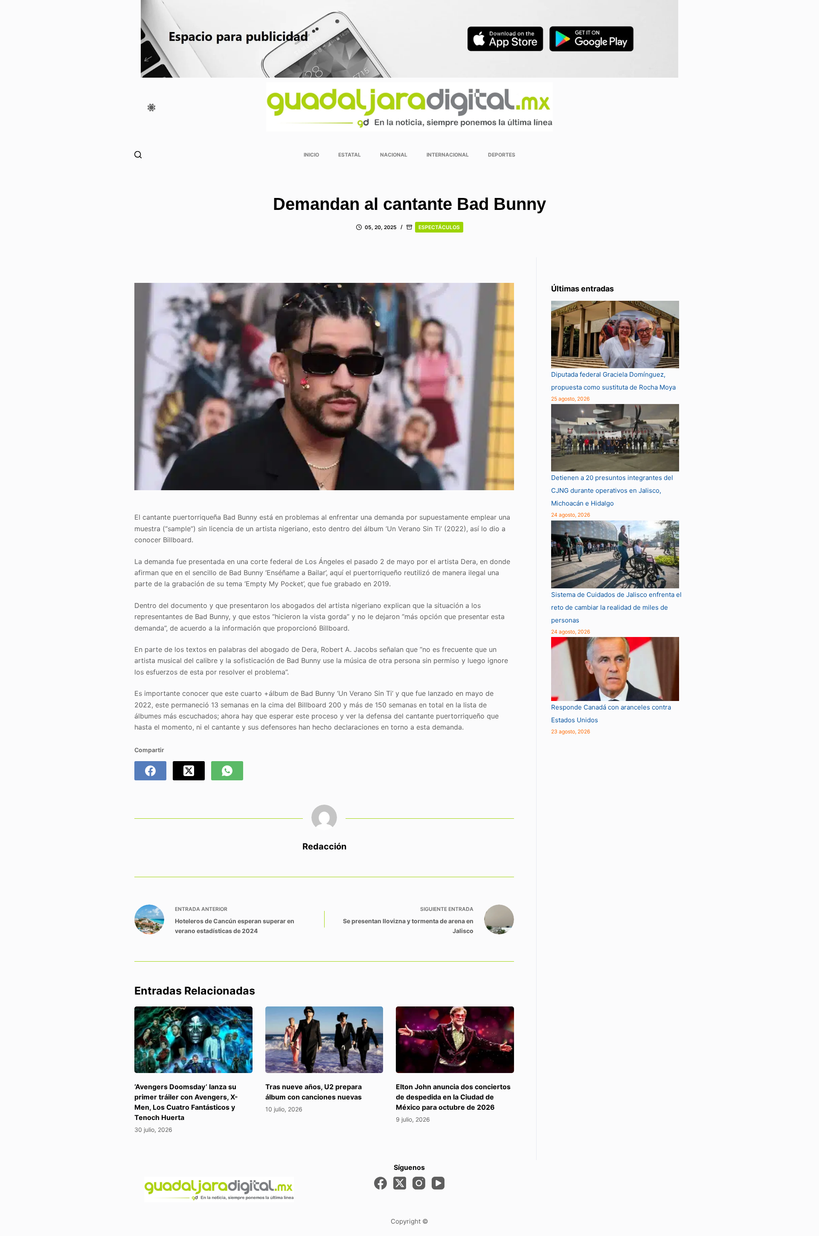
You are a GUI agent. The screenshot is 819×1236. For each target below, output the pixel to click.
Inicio (311, 154)
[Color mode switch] (151, 107)
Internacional (448, 154)
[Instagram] (418, 1183)
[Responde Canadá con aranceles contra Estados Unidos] (615, 669)
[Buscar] (138, 154)
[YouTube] (438, 1183)
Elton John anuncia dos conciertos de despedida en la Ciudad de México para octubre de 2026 (453, 1096)
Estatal (349, 154)
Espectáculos (439, 227)
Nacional (393, 154)
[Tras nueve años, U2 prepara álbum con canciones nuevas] (324, 1039)
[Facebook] (150, 770)
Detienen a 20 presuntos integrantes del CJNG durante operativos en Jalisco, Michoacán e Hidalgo (612, 490)
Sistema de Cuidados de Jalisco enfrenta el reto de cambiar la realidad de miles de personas (616, 607)
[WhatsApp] (227, 770)
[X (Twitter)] (189, 770)
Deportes (501, 154)
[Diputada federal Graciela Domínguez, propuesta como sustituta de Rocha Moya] (615, 334)
